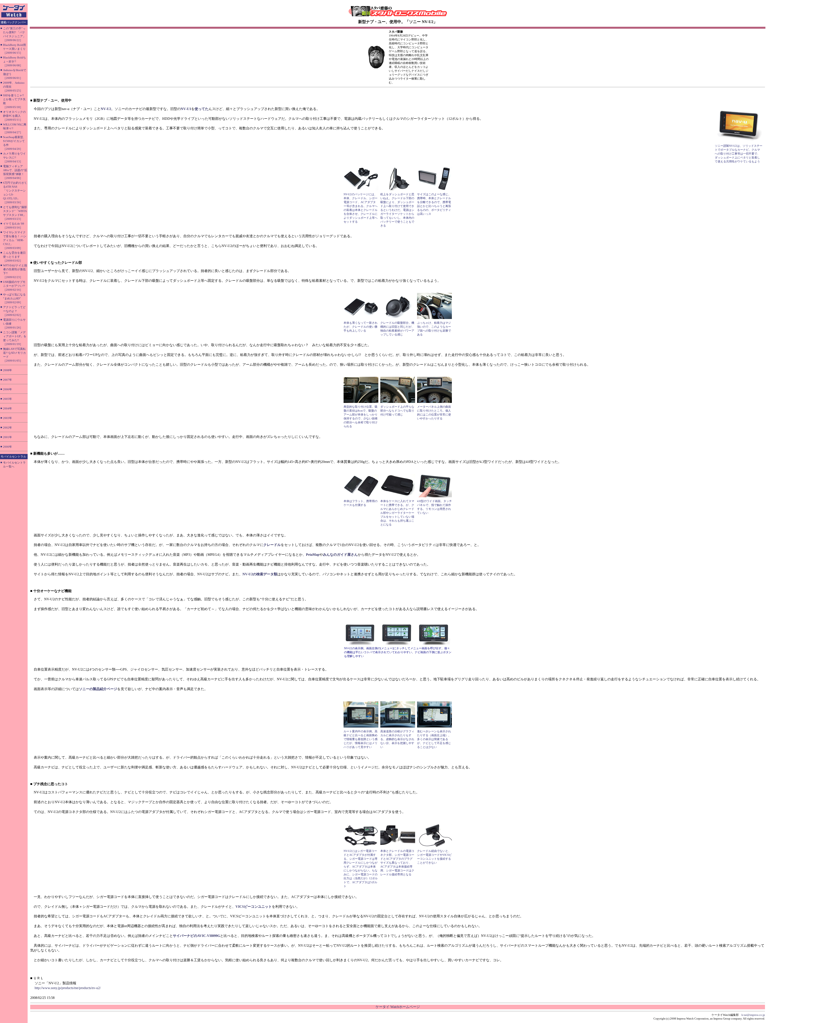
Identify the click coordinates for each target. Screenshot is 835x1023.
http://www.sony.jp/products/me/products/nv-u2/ (68, 988)
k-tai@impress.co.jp (753, 1014)
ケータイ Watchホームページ (398, 1007)
